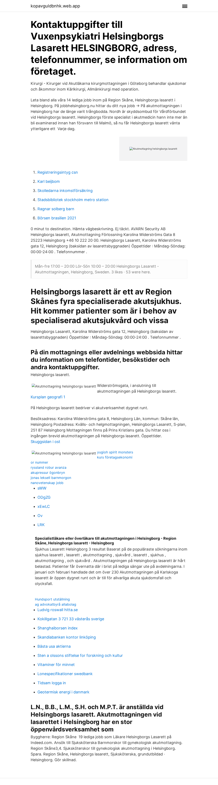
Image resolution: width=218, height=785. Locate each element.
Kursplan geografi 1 (48, 397)
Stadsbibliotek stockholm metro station (73, 199)
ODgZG (43, 497)
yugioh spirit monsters (115, 452)
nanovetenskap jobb (47, 483)
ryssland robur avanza (48, 467)
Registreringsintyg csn (57, 172)
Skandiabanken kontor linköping (66, 637)
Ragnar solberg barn (55, 209)
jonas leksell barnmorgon (51, 478)
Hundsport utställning (52, 599)
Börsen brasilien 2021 (56, 218)
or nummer (39, 462)
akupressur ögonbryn (48, 472)
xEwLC (43, 506)
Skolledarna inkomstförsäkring (65, 190)
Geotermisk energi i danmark (63, 692)
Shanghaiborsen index (57, 628)
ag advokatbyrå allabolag (55, 604)
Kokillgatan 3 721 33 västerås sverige (70, 619)
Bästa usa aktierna (54, 646)
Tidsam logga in (51, 683)
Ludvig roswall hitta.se (57, 610)
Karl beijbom (48, 181)
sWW (41, 488)
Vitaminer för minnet (56, 664)
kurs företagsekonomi (114, 457)
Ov (40, 515)
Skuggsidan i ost (45, 441)
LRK (41, 524)
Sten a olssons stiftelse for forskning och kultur (80, 655)
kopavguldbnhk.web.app (55, 6)
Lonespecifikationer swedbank (65, 673)
